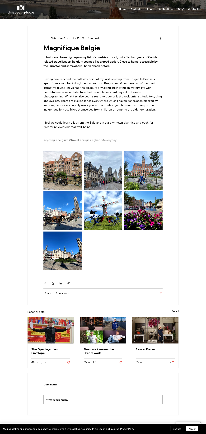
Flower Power (145, 349)
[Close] (202, 428)
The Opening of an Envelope (44, 351)
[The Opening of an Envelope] (51, 330)
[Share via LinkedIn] (60, 283)
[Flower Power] (155, 330)
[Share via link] (68, 283)
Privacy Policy (127, 428)
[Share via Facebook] (45, 283)
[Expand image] (62, 170)
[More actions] (161, 38)
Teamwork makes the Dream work (99, 351)
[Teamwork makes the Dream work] (103, 330)
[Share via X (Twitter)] (52, 283)
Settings (177, 428)
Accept (192, 428)
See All (175, 311)
